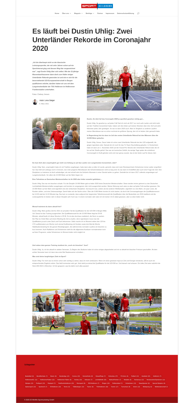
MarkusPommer (115, 380)
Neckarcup (139, 380)
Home (57, 13)
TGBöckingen (78, 387)
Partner (100, 13)
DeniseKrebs (88, 376)
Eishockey (113, 376)
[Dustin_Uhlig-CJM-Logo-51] (113, 335)
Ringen (106, 383)
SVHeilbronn (55, 387)
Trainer (90, 387)
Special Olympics (158, 383)
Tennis (67, 387)
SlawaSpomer (144, 383)
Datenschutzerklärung (125, 13)
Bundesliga (64, 376)
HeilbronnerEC (31, 380)
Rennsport (81, 383)
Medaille (127, 380)
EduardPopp (101, 376)
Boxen (53, 376)
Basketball (29, 376)
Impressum (110, 13)
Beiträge (89, 13)
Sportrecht (43, 387)
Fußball (135, 376)
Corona (76, 376)
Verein (136, 387)
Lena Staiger (50, 100)
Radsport (52, 383)
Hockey (78, 380)
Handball (146, 376)
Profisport (40, 383)
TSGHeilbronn (102, 387)
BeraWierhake (42, 376)
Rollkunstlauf (117, 383)
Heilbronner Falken (64, 380)
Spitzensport (30, 387)
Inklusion (88, 380)
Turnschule (125, 387)
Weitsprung (147, 387)
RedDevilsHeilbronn (66, 383)
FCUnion (124, 376)
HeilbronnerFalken (47, 380)
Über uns (65, 13)
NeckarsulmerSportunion (156, 380)
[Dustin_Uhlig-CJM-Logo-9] (145, 335)
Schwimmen (130, 383)
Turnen (114, 387)
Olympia (29, 383)
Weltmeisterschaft (161, 387)
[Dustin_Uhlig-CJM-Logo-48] (48, 335)
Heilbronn (157, 376)
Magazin (77, 13)
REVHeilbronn (93, 383)
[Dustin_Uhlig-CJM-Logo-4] (81, 335)
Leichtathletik (100, 380)
